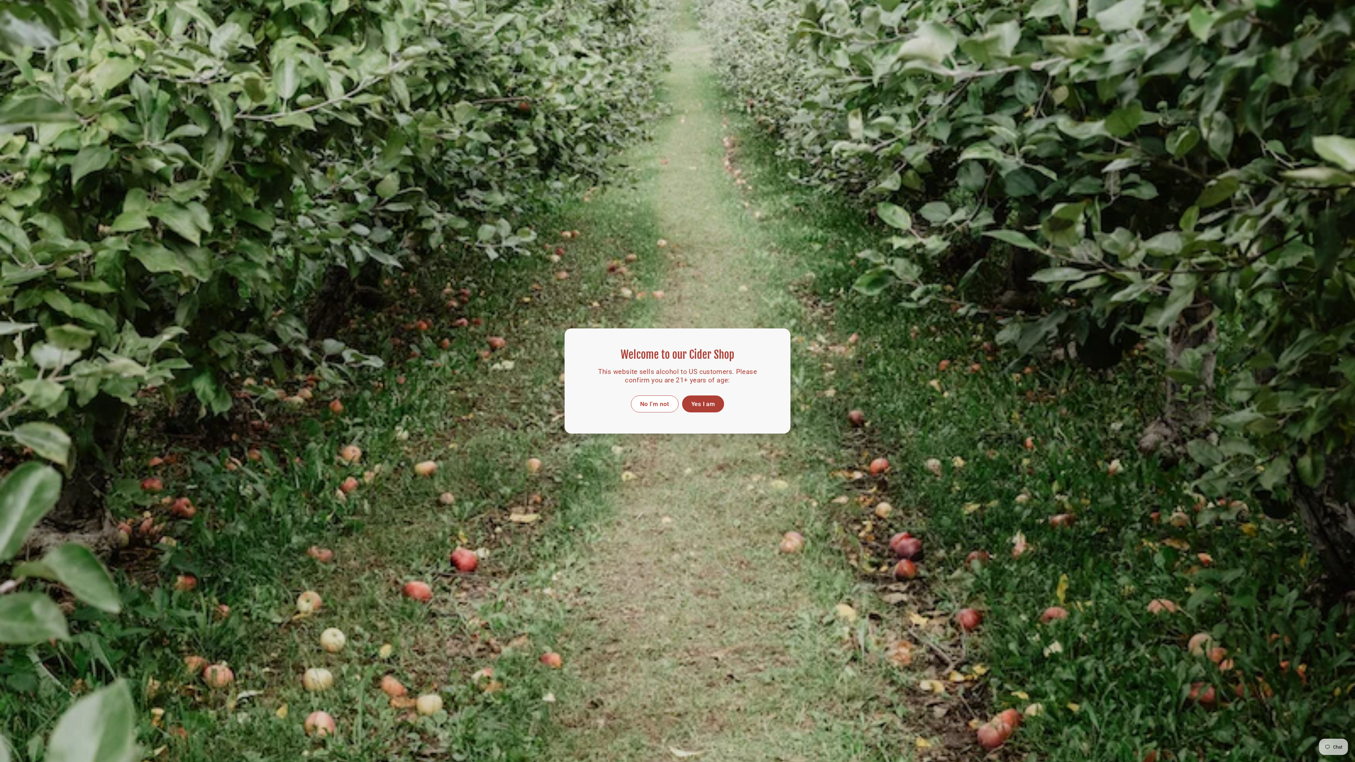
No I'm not (654, 403)
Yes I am (703, 403)
